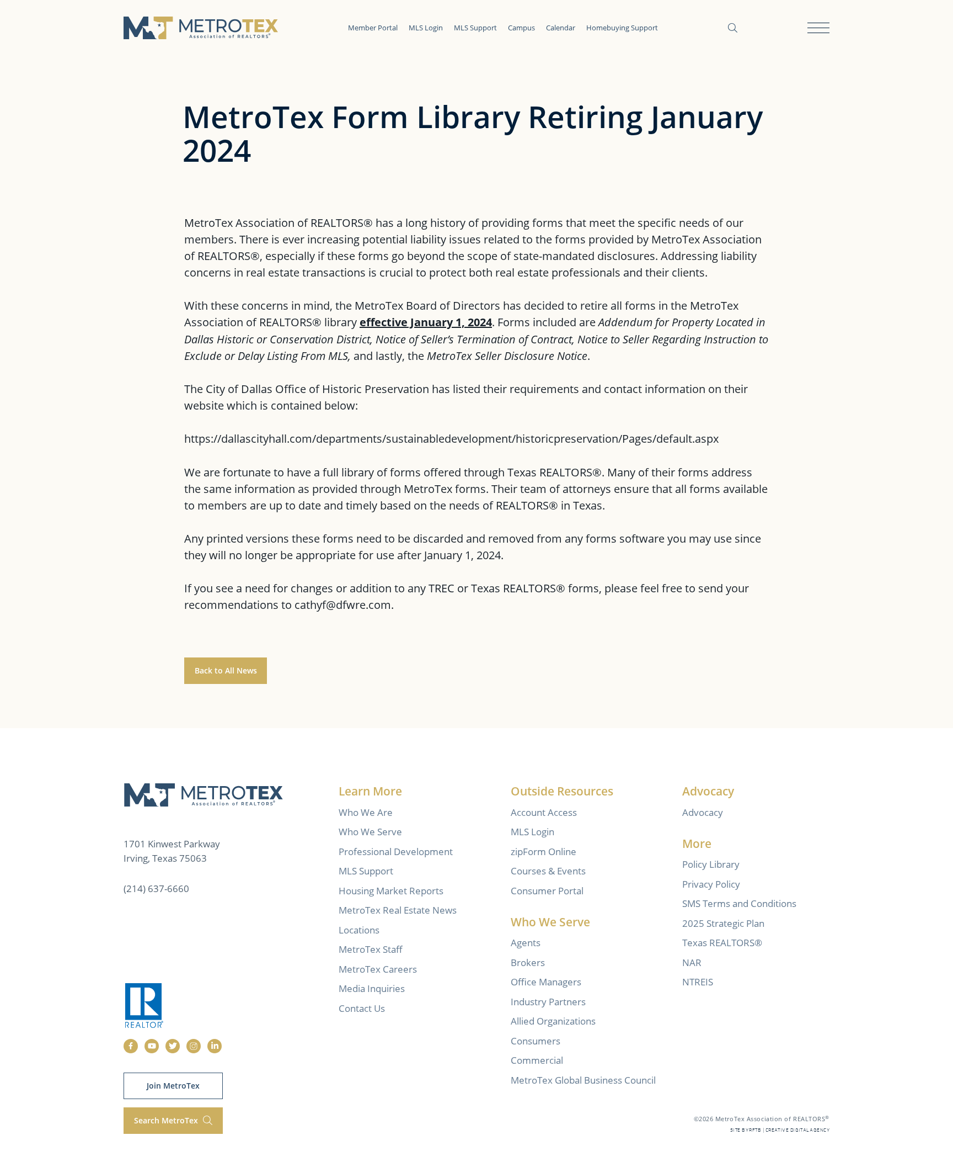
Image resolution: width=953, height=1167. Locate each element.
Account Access (544, 812)
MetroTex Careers (378, 969)
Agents (525, 942)
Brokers (528, 962)
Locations (359, 930)
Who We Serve (370, 831)
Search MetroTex (167, 1120)
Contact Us (362, 1008)
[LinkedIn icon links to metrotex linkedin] (214, 1046)
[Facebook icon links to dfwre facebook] (131, 1046)
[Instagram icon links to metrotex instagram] (193, 1046)
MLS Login (426, 28)
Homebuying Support (622, 28)
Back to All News (226, 670)
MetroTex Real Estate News (398, 910)
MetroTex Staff (371, 949)
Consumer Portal (547, 890)
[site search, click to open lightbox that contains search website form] (732, 28)
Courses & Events (548, 870)
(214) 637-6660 (156, 888)
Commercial (537, 1060)
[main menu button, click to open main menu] (818, 28)
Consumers (535, 1041)
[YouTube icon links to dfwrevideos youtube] (151, 1046)
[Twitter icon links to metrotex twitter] (172, 1046)
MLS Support (475, 28)
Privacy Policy (711, 884)
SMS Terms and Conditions (739, 903)
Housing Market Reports (391, 890)
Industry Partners (548, 1001)
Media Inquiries (372, 988)
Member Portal (373, 28)
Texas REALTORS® (722, 942)
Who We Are (366, 812)
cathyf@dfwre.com (343, 604)
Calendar (560, 28)
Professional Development (396, 851)
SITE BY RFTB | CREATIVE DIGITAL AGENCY (779, 1130)
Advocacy (702, 812)
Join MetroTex (173, 1085)
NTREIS (697, 981)
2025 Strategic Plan (723, 923)
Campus (521, 28)
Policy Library (711, 864)
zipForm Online (543, 851)
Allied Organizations (553, 1021)
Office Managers (546, 981)
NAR (692, 962)
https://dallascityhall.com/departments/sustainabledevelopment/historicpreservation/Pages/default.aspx (451, 438)
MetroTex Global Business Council (583, 1080)
